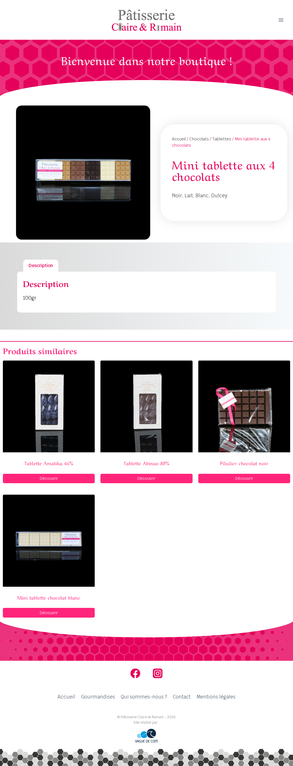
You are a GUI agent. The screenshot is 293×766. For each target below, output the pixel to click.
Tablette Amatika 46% (48, 462)
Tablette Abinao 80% (146, 462)
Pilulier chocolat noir (244, 462)
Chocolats (199, 139)
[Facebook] (135, 673)
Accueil (179, 139)
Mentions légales (216, 697)
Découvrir (49, 478)
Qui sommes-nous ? (144, 697)
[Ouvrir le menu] (281, 19)
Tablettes (222, 139)
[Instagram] (157, 673)
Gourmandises (98, 697)
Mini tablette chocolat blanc (48, 597)
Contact (182, 697)
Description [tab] (41, 265)
